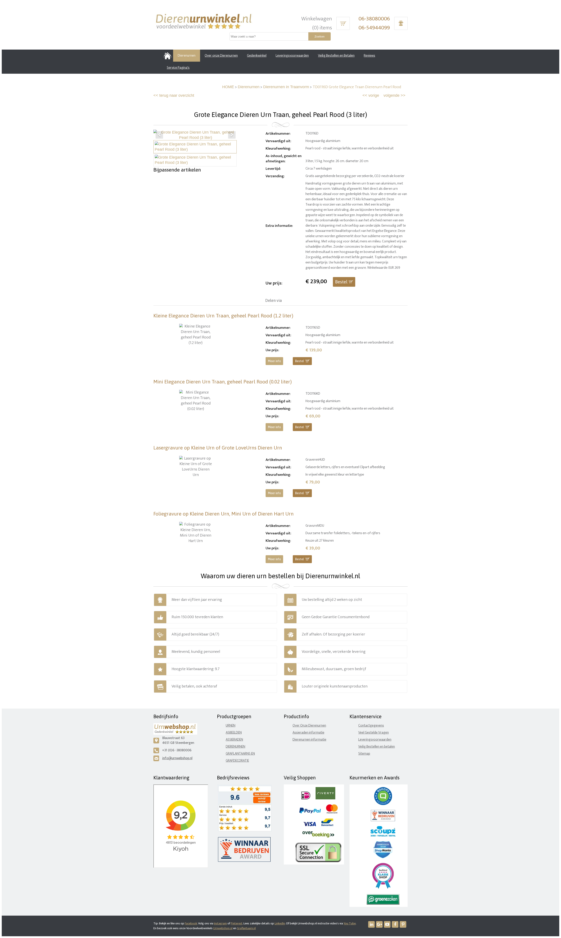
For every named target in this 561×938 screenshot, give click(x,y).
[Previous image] (159, 135)
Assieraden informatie (308, 733)
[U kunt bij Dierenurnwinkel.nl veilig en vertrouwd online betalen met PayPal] (310, 812)
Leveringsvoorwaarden (374, 740)
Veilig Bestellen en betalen (376, 747)
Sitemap (364, 754)
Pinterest (236, 923)
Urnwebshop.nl (223, 928)
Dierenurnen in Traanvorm (286, 87)
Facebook (191, 923)
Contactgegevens (371, 726)
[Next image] (232, 135)
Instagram (220, 923)
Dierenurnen (248, 87)
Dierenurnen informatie (309, 740)
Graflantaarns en (240, 754)
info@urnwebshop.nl (177, 758)
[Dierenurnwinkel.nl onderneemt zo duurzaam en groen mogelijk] (383, 904)
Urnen (230, 726)
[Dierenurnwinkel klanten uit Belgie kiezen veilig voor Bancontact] (327, 825)
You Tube (350, 923)
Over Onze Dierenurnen (309, 726)
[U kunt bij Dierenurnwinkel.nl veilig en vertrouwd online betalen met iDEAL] (305, 798)
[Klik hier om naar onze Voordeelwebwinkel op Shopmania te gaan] (383, 857)
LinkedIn (280, 923)
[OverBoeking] (318, 837)
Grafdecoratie (237, 761)
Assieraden (234, 740)
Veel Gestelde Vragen (373, 733)
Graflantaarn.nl (246, 928)
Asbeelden (234, 733)
